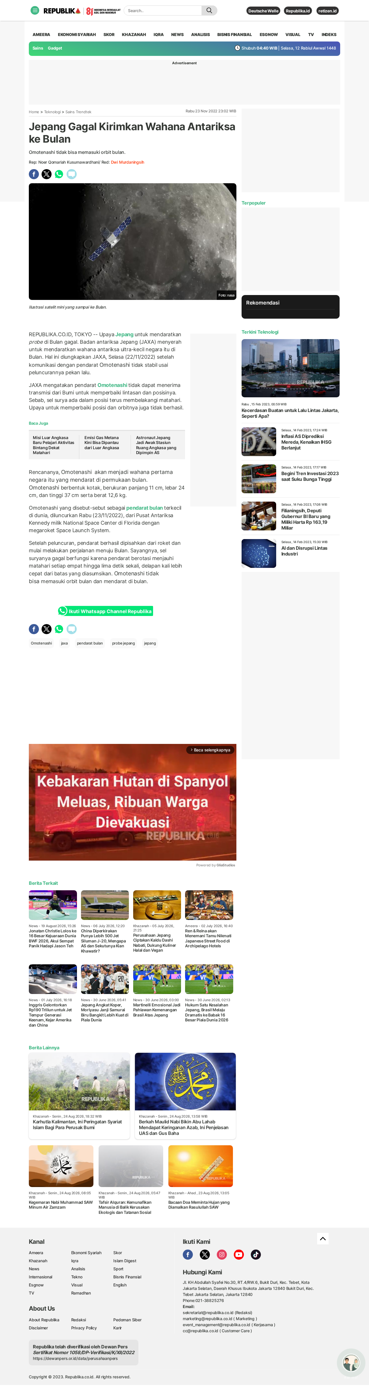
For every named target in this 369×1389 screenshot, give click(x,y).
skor (108, 34)
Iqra (74, 1260)
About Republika (44, 1319)
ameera (41, 34)
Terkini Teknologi (260, 332)
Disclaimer (38, 1327)
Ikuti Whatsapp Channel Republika (110, 611)
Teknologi (52, 111)
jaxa (64, 643)
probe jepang (123, 643)
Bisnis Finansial (234, 34)
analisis (200, 34)
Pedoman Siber (127, 1319)
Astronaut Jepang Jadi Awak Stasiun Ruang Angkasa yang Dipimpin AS (156, 445)
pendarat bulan (144, 508)
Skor (117, 1252)
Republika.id (298, 10)
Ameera (36, 1252)
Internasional (40, 1276)
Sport (118, 1268)
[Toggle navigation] (35, 10)
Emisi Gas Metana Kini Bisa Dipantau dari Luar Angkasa (101, 442)
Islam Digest (124, 1260)
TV (311, 34)
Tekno (76, 1276)
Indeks (329, 34)
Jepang (124, 334)
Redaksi (78, 1319)
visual (292, 34)
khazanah (134, 34)
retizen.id (328, 10)
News (34, 1268)
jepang (150, 643)
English (120, 1284)
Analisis (78, 1268)
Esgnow (36, 1284)
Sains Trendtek (78, 111)
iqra (158, 34)
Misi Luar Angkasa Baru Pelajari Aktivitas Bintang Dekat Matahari (53, 445)
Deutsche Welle (263, 10)
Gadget (55, 48)
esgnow (269, 34)
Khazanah (38, 1260)
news (177, 34)
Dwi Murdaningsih (127, 162)
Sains (38, 48)
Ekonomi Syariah (77, 34)
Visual (76, 1284)
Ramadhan (81, 1292)
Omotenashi (112, 385)
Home (34, 111)
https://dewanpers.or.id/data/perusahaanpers (75, 1358)
